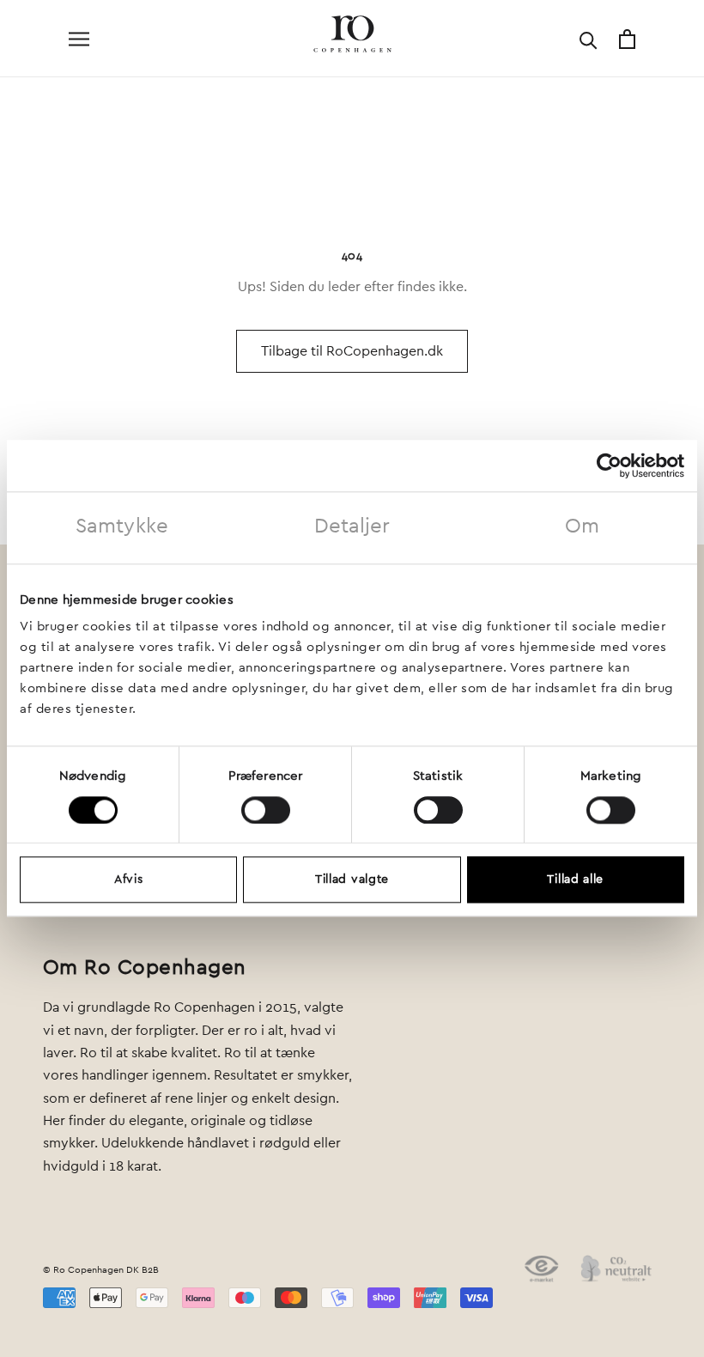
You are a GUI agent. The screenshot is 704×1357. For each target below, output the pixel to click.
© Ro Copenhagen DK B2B (101, 1270)
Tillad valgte (352, 880)
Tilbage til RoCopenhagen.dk (352, 351)
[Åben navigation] (79, 38)
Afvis (128, 880)
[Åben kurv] (627, 39)
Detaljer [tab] (352, 526)
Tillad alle (575, 880)
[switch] (265, 810)
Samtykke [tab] (122, 526)
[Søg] (589, 39)
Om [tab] (582, 526)
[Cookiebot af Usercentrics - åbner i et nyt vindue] (609, 465)
